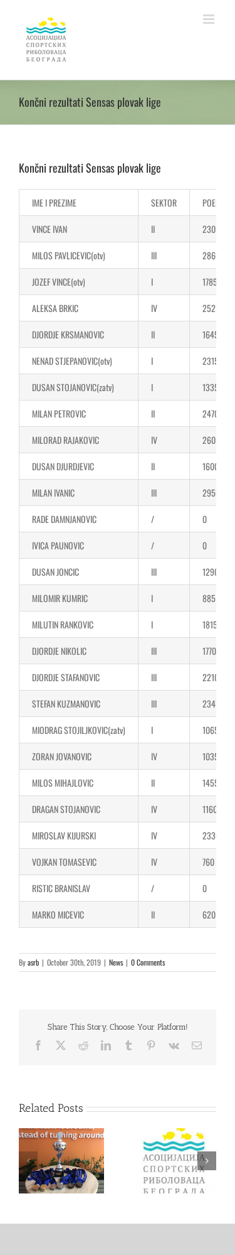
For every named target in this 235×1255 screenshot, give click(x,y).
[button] (28, 1160)
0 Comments (148, 962)
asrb (33, 962)
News (116, 962)
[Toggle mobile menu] (209, 19)
